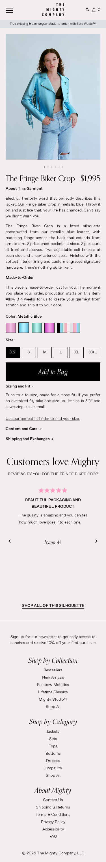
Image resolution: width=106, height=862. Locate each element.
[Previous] (9, 541)
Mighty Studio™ (53, 699)
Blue (23, 327)
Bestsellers (53, 670)
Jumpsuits (53, 768)
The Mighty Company (56, 853)
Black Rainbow (62, 328)
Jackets (53, 731)
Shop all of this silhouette (53, 605)
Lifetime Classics (53, 692)
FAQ (53, 836)
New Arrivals (53, 677)
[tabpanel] (53, 97)
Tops (53, 746)
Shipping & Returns (53, 807)
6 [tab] (62, 167)
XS (12, 352)
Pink (11, 328)
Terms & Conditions (53, 814)
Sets (53, 738)
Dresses (53, 760)
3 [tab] (51, 167)
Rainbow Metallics (53, 684)
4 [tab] (55, 167)
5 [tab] (58, 167)
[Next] (96, 541)
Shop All (53, 706)
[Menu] (15, 9)
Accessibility (53, 829)
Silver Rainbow (75, 328)
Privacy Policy (53, 822)
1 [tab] (44, 167)
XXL (93, 352)
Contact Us (53, 800)
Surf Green (37, 328)
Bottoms (53, 753)
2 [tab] (47, 167)
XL (76, 352)
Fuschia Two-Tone (49, 328)
